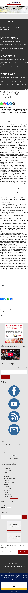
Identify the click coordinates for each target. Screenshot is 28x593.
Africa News (7, 55)
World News (7, 73)
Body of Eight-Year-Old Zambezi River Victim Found (13, 25)
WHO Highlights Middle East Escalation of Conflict (13, 84)
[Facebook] (7, 103)
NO (4, 452)
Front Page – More (9, 482)
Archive (6, 472)
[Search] (24, 517)
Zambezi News (23, 309)
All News (25, 89)
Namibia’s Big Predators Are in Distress (10, 41)
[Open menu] (27, 1)
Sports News (7, 490)
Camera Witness (8, 474)
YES (4, 450)
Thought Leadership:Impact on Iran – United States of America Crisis (13, 78)
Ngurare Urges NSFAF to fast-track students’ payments (11, 49)
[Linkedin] (10, 103)
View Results (14, 458)
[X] (13, 103)
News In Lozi (7, 488)
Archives (3, 505)
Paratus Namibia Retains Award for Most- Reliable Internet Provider (13, 45)
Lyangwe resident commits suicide (9, 32)
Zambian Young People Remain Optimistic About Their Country (14, 63)
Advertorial (7, 468)
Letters (6, 484)
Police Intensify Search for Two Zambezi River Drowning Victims (11, 28)
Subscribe (5, 377)
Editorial (6, 476)
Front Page (16, 309)
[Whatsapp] (1, 103)
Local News (7, 21)
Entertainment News (9, 478)
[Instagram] (4, 103)
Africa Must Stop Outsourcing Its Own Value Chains (13, 59)
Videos (6, 492)
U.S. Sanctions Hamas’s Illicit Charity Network (11, 81)
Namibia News (8, 486)
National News (9, 37)
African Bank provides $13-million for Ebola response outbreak (13, 67)
